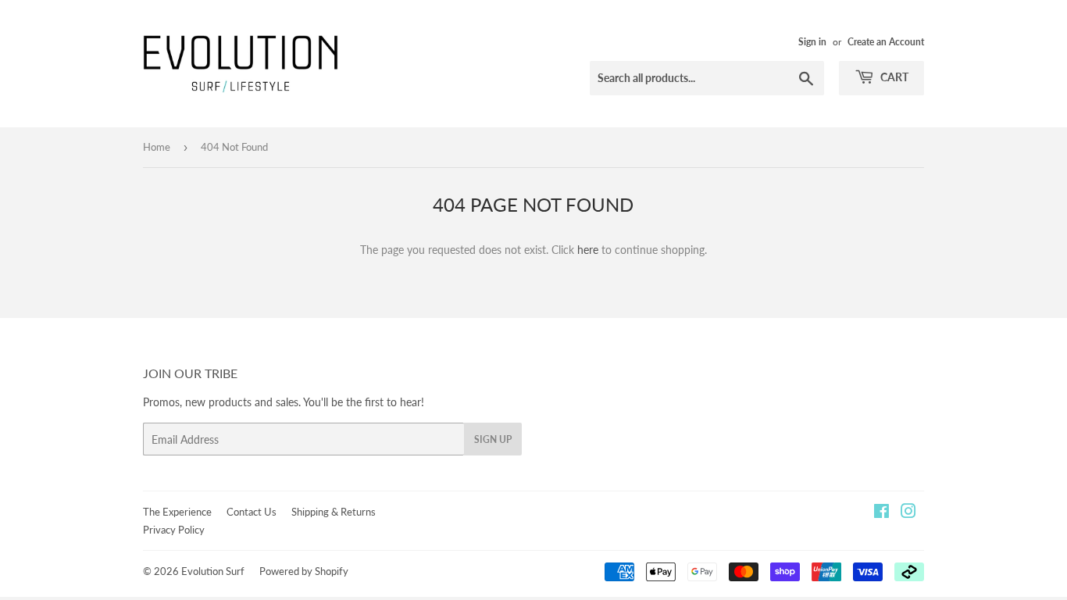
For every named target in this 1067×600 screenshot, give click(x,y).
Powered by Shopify (303, 571)
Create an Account (886, 42)
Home (156, 147)
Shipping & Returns (333, 511)
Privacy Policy (174, 529)
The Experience (177, 511)
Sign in (812, 42)
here (587, 249)
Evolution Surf (212, 571)
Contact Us (252, 511)
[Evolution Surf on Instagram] (908, 513)
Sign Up (493, 439)
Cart (893, 77)
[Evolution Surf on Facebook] (881, 513)
